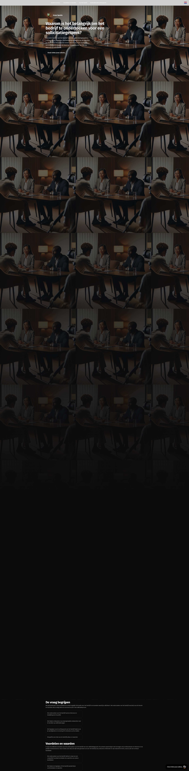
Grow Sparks (58, 15)
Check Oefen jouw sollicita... (56, 53)
